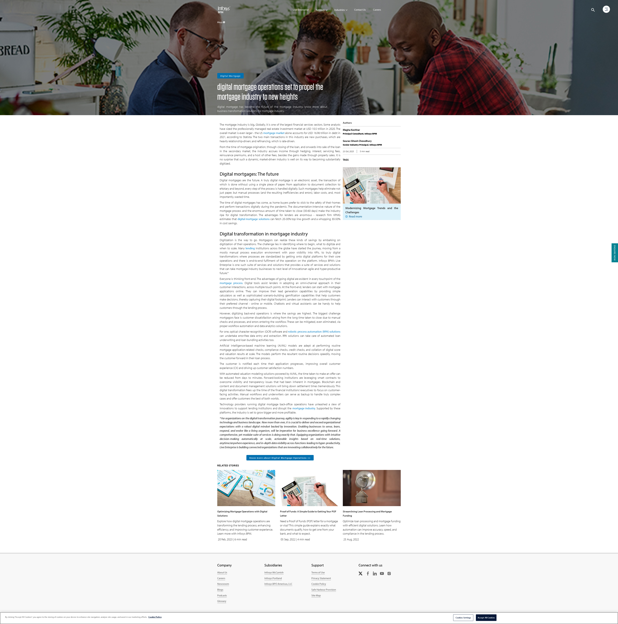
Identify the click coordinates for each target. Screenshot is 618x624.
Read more (355, 216)
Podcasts (222, 595)
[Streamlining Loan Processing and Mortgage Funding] (372, 488)
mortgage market (274, 133)
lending (250, 248)
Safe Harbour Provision (323, 589)
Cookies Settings (463, 617)
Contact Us (360, 9)
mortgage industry (303, 408)
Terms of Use (318, 572)
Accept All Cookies (486, 617)
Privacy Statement (321, 578)
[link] (360, 573)
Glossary (221, 601)
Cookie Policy (318, 583)
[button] (593, 10)
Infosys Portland (273, 578)
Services (320, 9)
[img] (224, 10)
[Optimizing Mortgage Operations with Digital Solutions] (246, 488)
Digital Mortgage (230, 75)
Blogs (220, 589)
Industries (339, 9)
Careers (377, 9)
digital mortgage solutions (254, 219)
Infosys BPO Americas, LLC (278, 583)
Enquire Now (614, 253)
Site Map (316, 595)
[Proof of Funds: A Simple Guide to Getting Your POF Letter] (309, 488)
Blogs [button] (220, 22)
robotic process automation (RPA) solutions (314, 331)
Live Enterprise (301, 9)
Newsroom (223, 583)
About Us (222, 572)
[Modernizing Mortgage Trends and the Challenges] (372, 185)
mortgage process (231, 283)
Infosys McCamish (274, 572)
